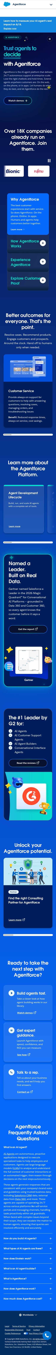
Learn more (16, 223)
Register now (10, 28)
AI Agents (9, 1147)
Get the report (26, 623)
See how (22, 1048)
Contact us (23, 1086)
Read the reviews (26, 757)
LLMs (16, 1162)
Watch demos (16, 94)
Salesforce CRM (23, 1189)
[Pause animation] (49, 154)
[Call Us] (47, 1335)
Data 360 (20, 1193)
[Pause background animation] (49, 39)
